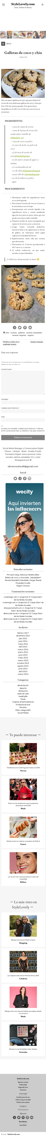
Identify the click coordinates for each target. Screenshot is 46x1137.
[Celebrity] (23, 972)
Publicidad (23, 1085)
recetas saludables (34, 332)
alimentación (23, 685)
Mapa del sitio (23, 1087)
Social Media (23, 713)
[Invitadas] (23, 1045)
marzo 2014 (23, 674)
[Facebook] (20, 478)
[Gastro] (23, 837)
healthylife (23, 696)
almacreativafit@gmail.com (23, 466)
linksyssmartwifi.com (13, 608)
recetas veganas (19, 335)
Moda (23, 699)
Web (3, 417)
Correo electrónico (10, 408)
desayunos (23, 691)
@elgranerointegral (31, 171)
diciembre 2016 (23, 635)
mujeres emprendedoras (23, 702)
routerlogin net (10, 597)
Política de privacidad (23, 1100)
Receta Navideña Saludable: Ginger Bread (23, 580)
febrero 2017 (23, 633)
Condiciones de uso (23, 1097)
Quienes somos (23, 1082)
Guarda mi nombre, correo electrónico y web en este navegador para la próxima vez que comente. (23, 430)
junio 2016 (23, 641)
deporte (23, 688)
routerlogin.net (9, 602)
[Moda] (23, 799)
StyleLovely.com (23, 4)
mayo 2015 (23, 657)
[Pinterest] (24, 478)
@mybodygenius (22, 156)
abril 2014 (23, 671)
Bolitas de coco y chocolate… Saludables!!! (23, 577)
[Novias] (23, 764)
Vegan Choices (36, 342)
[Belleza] (23, 873)
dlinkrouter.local (10, 613)
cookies (13, 332)
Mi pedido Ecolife (23, 583)
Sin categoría (23, 710)
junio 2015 (23, 655)
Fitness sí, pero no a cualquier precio (11, 342)
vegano (31, 335)
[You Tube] (32, 1117)
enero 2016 (23, 652)
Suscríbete (23, 1125)
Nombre (5, 399)
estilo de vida (23, 693)
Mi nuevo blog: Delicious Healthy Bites (23, 574)
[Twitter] (15, 478)
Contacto (23, 1090)
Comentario (7, 369)
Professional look (23, 704)
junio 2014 (23, 668)
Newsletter (23, 1122)
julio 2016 (23, 638)
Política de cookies (23, 1102)
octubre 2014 (23, 663)
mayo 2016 (23, 644)
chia (7, 332)
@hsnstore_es (16, 138)
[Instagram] (29, 478)
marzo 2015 (23, 660)
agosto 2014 (23, 666)
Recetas (23, 707)
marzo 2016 (23, 649)
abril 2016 (23, 646)
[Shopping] (23, 936)
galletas (21, 332)
